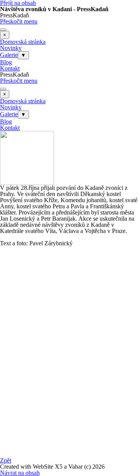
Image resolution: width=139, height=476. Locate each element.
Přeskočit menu (18, 21)
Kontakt (10, 68)
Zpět (5, 460)
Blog (6, 62)
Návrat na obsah (20, 472)
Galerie (9, 55)
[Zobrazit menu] (3, 29)
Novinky (11, 48)
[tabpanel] (69, 222)
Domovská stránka (23, 42)
